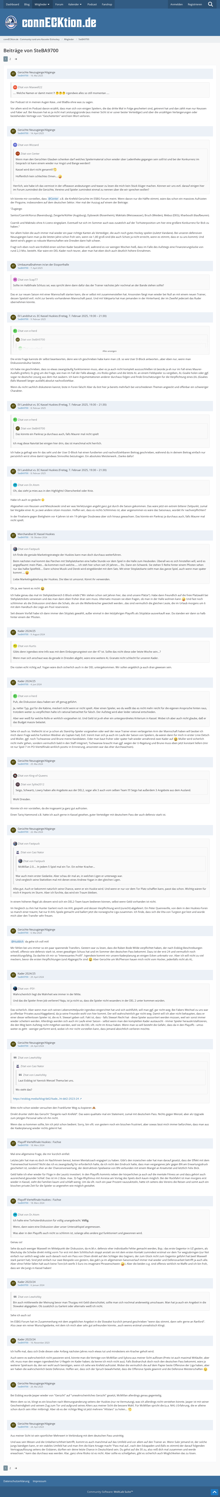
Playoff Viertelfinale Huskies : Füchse (39, 1142)
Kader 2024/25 (27, 631)
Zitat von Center (30, 153)
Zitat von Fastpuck (29, 549)
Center (54, 198)
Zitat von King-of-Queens (33, 775)
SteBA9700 (23, 75)
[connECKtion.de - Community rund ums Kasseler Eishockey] (110, 22)
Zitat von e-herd (27, 330)
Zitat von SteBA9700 (33, 339)
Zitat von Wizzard (28, 145)
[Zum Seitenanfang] (214, 1492)
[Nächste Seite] (16, 58)
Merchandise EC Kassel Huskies (36, 534)
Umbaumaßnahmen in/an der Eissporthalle (43, 264)
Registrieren (195, 4)
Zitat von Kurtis (27, 646)
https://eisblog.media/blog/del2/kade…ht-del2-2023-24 (46, 1098)
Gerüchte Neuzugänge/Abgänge (36, 72)
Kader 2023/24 (27, 1282)
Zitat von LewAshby (29, 1057)
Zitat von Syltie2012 (32, 784)
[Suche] (211, 4)
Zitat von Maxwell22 (30, 87)
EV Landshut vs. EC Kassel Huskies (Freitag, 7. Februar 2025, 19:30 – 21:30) (62, 316)
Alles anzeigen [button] (110, 351)
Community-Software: (110, 1491)
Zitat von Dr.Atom (28, 485)
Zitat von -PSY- (26, 988)
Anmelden (176, 4)
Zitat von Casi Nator (32, 852)
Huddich (19, 941)
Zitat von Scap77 (28, 279)
